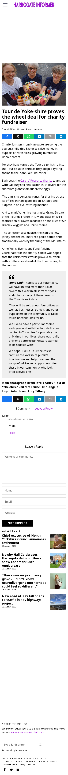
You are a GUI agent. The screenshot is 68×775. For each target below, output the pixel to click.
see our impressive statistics (27, 732)
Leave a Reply (44, 408)
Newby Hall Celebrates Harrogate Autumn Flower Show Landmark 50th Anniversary (22, 560)
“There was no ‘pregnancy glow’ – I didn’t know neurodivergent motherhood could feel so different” (24, 580)
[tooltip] (7, 136)
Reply (12, 432)
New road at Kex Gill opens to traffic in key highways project (23, 599)
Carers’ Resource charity (36, 180)
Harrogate (38, 129)
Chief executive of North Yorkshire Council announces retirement (24, 539)
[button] (40, 744)
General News (24, 129)
